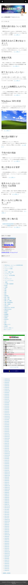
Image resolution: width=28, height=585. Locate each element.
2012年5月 (6, 426)
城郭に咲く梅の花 (9, 218)
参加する (22, 368)
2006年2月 (6, 531)
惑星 (5, 290)
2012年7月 (6, 423)
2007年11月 (7, 507)
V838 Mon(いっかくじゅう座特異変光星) (13, 265)
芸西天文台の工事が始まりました (13, 41)
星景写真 (6, 295)
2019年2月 (6, 387)
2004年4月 (6, 565)
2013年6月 (6, 404)
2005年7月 (6, 539)
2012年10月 (7, 418)
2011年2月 (6, 448)
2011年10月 (7, 438)
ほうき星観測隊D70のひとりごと (15, 582)
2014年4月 (6, 397)
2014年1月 (6, 399)
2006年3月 (6, 529)
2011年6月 (6, 445)
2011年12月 (7, 435)
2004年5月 (6, 563)
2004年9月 (6, 556)
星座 (5, 294)
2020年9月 (6, 382)
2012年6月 (6, 424)
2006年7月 (6, 523)
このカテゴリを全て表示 (14, 367)
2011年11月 (7, 436)
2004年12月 (7, 551)
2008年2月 (6, 502)
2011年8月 (6, 441)
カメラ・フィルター (8, 266)
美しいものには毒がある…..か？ (11, 201)
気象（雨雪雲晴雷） (8, 302)
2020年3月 (6, 385)
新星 (5, 292)
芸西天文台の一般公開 (9, 307)
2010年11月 (7, 453)
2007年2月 (6, 517)
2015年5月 (6, 394)
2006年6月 (6, 524)
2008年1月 (6, 504)
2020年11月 (7, 379)
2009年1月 (6, 484)
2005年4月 (6, 545)
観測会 (5, 312)
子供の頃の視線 (8, 152)
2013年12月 (7, 401)
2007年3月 (6, 516)
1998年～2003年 (6, 573)
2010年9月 (6, 457)
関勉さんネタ (7, 324)
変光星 (5, 285)
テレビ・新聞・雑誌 (8, 272)
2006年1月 (6, 533)
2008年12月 (7, 485)
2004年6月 (6, 561)
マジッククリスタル (8, 280)
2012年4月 (6, 428)
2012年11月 (7, 416)
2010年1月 (6, 470)
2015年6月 (6, 392)
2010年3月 (6, 467)
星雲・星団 (6, 297)
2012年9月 (6, 419)
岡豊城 (8, 225)
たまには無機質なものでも (13, 86)
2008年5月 (6, 497)
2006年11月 (7, 519)
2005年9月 (6, 536)
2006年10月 (7, 521)
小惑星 (5, 287)
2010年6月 (6, 462)
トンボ (5, 277)
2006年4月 (6, 528)
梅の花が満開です (9, 136)
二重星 (5, 282)
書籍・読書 (6, 299)
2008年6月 (6, 495)
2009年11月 (7, 473)
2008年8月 (6, 492)
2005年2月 (6, 548)
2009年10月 (7, 475)
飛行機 (5, 326)
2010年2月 (6, 468)
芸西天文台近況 (7, 309)
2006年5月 (6, 526)
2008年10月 (7, 489)
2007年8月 (6, 509)
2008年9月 (6, 490)
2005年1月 (6, 550)
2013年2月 (6, 411)
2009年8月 (6, 479)
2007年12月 (7, 506)
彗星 (5, 288)
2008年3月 (6, 501)
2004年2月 (6, 568)
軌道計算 (6, 319)
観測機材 (6, 314)
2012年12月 (7, 414)
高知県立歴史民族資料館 (7, 223)
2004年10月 (7, 555)
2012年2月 (6, 431)
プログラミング (7, 278)
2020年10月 (7, 380)
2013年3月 (6, 409)
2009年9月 (6, 477)
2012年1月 (6, 433)
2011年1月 (6, 450)
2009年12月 (7, 472)
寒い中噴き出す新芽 (10, 167)
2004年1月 (6, 570)
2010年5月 (6, 463)
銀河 (5, 322)
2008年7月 (6, 494)
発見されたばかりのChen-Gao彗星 (10, 184)
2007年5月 (6, 512)
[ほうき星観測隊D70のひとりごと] (14, 10)
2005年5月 (6, 543)
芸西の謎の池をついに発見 (13, 26)
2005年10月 (7, 534)
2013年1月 (6, 412)
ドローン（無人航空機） (9, 275)
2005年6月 (6, 541)
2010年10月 (7, 455)
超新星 (5, 317)
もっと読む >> (17, 34)
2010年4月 (6, 465)
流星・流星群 (7, 304)
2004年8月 (6, 558)
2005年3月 (6, 546)
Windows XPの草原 (11, 101)
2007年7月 (6, 511)
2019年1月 (6, 389)
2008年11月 (7, 487)
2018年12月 (7, 390)
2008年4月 (6, 499)
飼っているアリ (7, 329)
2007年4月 (6, 514)
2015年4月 (6, 396)
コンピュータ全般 (8, 268)
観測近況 (6, 316)
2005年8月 (6, 538)
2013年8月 (6, 402)
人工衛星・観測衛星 (8, 283)
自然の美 (6, 305)
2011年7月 (6, 443)
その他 (5, 270)
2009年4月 (6, 482)
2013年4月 (6, 407)
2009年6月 (6, 480)
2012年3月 (6, 429)
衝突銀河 (6, 310)
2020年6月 (6, 384)
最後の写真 (6, 57)
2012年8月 (6, 421)
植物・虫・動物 (7, 300)
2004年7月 (6, 560)
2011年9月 (6, 440)
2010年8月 (6, 458)
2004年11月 (7, 553)
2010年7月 (6, 460)
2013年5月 (6, 406)
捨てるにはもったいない (12, 72)
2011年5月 (6, 446)
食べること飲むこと (8, 327)
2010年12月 (7, 451)
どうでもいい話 (7, 273)
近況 (5, 321)
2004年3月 (6, 567)
